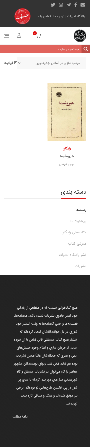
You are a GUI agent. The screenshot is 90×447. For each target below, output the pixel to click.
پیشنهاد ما (78, 221)
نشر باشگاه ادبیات (72, 255)
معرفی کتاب (77, 244)
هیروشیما (67, 156)
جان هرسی (66, 164)
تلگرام (69, 4)
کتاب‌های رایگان (74, 232)
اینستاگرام (61, 4)
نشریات (80, 266)
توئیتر (53, 4)
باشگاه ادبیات (76, 16)
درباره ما (59, 16)
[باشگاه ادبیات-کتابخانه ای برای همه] (80, 35)
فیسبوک (75, 4)
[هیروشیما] (67, 112)
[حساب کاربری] (18, 36)
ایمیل (82, 4)
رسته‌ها (81, 210)
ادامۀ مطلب (20, 416)
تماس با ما (44, 16)
